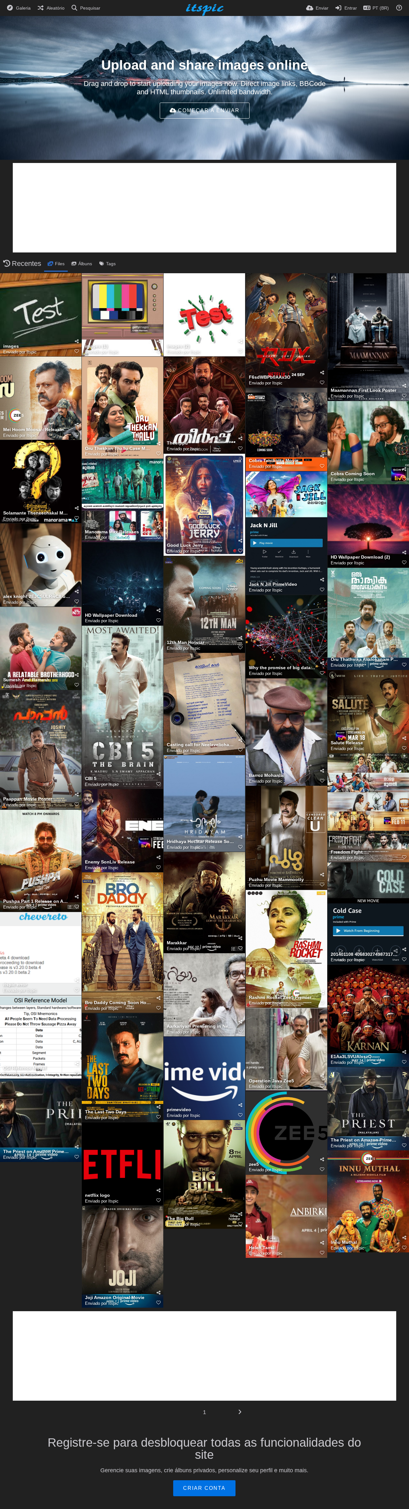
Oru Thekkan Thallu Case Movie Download (118, 448)
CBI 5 (90, 778)
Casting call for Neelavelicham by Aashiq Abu (200, 744)
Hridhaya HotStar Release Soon (200, 841)
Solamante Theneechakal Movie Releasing (36, 513)
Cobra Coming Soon (353, 473)
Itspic (32, 352)
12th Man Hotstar (185, 642)
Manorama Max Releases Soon (118, 532)
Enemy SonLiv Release (110, 862)
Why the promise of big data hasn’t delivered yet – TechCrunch (282, 667)
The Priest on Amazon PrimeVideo (364, 1140)
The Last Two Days (106, 1112)
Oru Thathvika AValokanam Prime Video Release (364, 659)
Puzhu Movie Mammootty (276, 879)
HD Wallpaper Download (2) (360, 557)
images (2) (178, 346)
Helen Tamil (261, 1247)
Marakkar (177, 942)
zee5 (254, 1164)
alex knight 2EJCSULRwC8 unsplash (36, 596)
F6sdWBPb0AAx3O (269, 377)
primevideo (179, 1109)
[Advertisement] (204, 207)
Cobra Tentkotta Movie (273, 460)
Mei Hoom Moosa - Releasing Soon (36, 429)
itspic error (15, 984)
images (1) (96, 346)
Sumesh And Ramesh (26, 679)
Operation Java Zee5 (271, 1081)
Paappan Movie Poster (27, 799)
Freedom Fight (347, 852)
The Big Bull (180, 1218)
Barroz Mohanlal (266, 775)
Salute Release (347, 742)
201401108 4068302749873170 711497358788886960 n (364, 954)
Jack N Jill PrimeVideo (273, 584)
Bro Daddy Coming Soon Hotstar (118, 1002)
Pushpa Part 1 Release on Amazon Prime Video (36, 901)
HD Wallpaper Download (111, 615)
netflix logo (97, 1195)
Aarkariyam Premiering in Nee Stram (200, 1026)
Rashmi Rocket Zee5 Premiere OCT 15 (282, 997)
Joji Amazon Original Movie (114, 1297)
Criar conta (204, 1488)
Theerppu (177, 443)
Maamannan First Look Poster (363, 390)
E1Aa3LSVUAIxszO (351, 1056)
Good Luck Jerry (185, 545)
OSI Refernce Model (24, 1068)
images (11, 346)
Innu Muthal (344, 1242)
